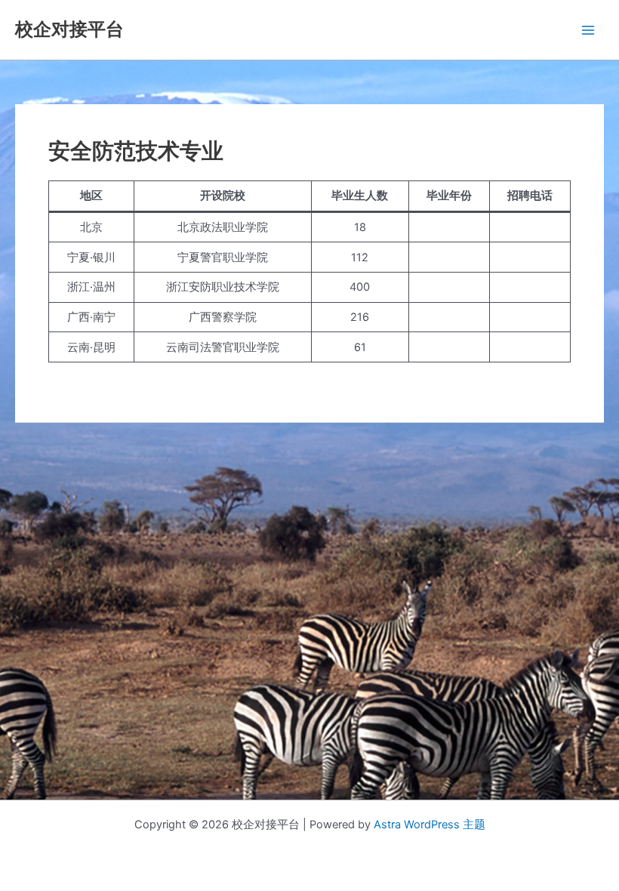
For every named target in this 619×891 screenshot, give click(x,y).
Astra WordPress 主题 (429, 824)
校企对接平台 (69, 29)
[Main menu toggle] (588, 30)
